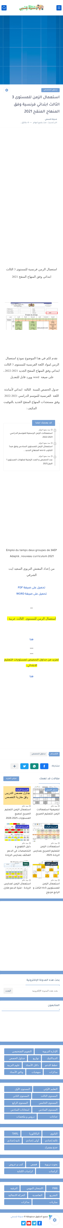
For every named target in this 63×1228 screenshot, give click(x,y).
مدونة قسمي (17, 1217)
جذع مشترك (51, 1147)
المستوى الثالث (49, 1095)
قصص (34, 1164)
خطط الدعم (51, 1065)
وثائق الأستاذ (16, 1072)
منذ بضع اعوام (44, 430)
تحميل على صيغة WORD (31, 594)
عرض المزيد (11, 779)
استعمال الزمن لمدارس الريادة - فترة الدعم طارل (17, 886)
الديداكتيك (52, 1058)
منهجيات (36, 1072)
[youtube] (29, 1223)
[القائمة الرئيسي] (58, 7)
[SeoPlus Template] (51, 1217)
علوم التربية (13, 1065)
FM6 (54, 1188)
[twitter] (23, 1223)
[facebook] (39, 1223)
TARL (15, 1133)
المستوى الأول (22, 1089)
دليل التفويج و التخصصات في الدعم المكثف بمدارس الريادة (18, 851)
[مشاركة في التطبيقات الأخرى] (14, 766)
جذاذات (53, 1116)
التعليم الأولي (50, 1089)
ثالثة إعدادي (51, 1140)
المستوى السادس (48, 1109)
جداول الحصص (50, 90)
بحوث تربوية (51, 1164)
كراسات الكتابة (25, 1171)
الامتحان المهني (35, 1188)
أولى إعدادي (32, 1140)
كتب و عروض (16, 1164)
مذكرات (53, 1072)
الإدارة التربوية (50, 1051)
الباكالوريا (34, 1133)
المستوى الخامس (48, 1102)
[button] (44, 766)
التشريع (53, 1195)
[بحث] (4, 7)
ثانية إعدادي (13, 1140)
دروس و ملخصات (25, 1116)
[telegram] (34, 1223)
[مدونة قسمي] (31, 8)
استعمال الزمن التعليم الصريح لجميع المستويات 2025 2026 (18, 814)
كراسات (53, 1171)
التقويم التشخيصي (22, 1051)
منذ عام (54, 806)
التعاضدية (37, 1195)
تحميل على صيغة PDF (31, 587)
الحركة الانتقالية (16, 1195)
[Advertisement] (31, 50)
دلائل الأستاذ (32, 1065)
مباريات (53, 1202)
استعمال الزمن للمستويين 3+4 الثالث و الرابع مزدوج (46, 888)
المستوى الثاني (21, 1095)
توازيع (36, 1058)
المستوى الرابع (20, 1102)
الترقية (13, 1188)
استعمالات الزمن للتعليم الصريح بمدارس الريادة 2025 (46, 851)
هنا (31, 639)
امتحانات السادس (20, 1109)
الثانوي (53, 1133)
